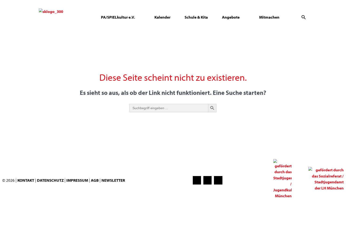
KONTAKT (25, 180)
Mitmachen (269, 17)
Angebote (231, 17)
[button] (304, 17)
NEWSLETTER (113, 180)
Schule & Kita (196, 17)
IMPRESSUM (77, 180)
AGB (95, 180)
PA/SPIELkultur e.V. (118, 17)
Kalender (162, 17)
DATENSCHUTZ (50, 180)
